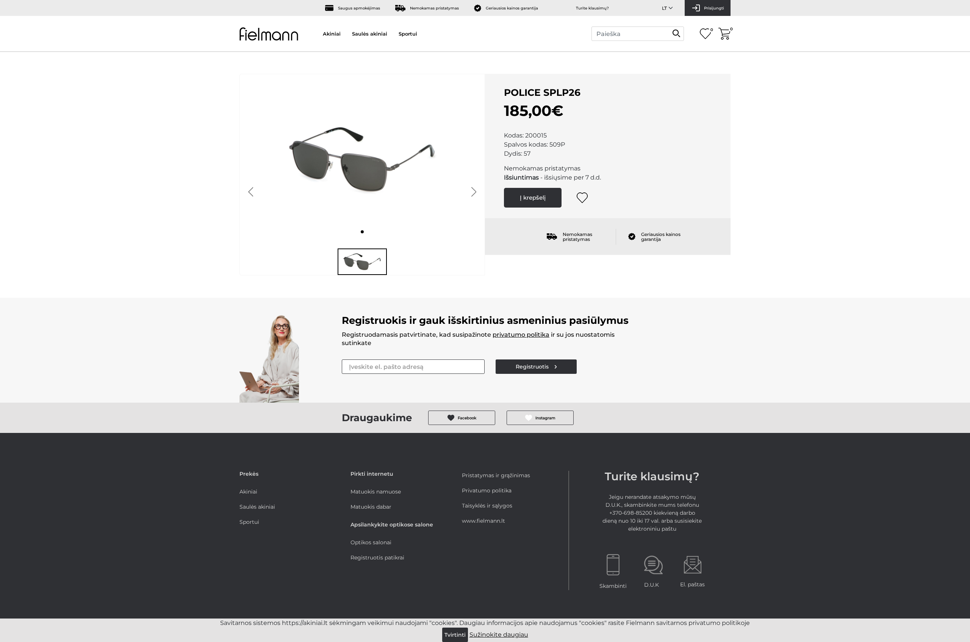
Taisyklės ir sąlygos (487, 505)
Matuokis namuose (375, 491)
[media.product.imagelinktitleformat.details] (362, 231)
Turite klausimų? (592, 8)
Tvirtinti (455, 634)
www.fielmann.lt (483, 520)
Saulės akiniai (369, 34)
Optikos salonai (370, 542)
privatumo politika (521, 334)
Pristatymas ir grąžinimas (496, 475)
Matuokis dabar (370, 506)
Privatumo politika (487, 490)
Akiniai (332, 34)
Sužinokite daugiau (498, 634)
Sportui (408, 34)
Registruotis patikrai (377, 557)
